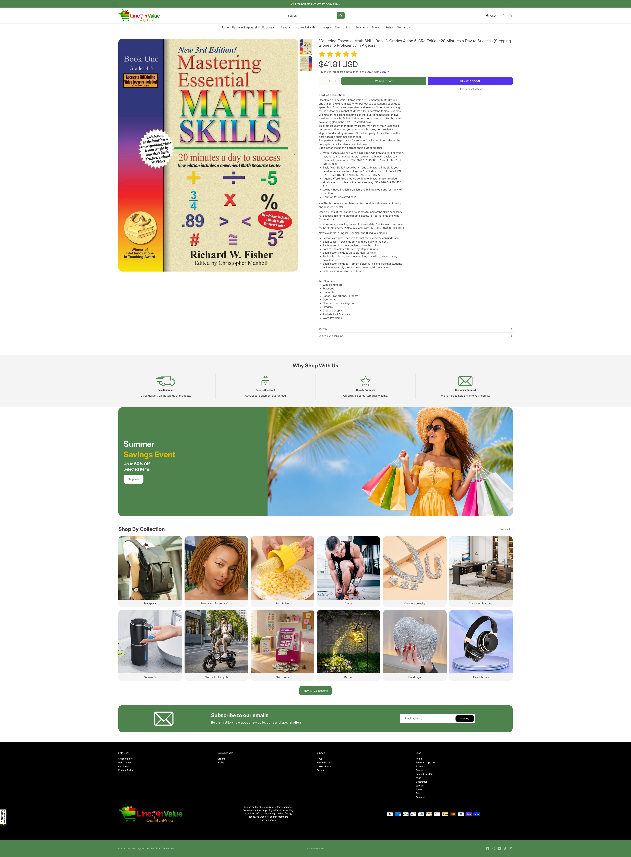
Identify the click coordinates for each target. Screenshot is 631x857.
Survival (420, 785)
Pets (418, 793)
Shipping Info (125, 758)
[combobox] (307, 15)
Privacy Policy (125, 770)
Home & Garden (424, 774)
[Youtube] (499, 848)
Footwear (420, 766)
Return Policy (323, 762)
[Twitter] (511, 848)
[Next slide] (509, 3)
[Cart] (510, 15)
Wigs (418, 777)
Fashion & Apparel (425, 762)
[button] (3, 817)
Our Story (123, 766)
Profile (220, 762)
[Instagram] (493, 848)
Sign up (464, 718)
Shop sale (134, 479)
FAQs (324, 329)
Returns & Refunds (332, 336)
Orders (221, 758)
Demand (420, 797)
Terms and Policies (315, 848)
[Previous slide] (119, 3)
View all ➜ (506, 529)
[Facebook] (488, 848)
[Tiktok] (505, 848)
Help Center (124, 762)
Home (419, 758)
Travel (419, 789)
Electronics (421, 781)
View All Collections (315, 690)
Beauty (419, 770)
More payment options (470, 89)
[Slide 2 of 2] (306, 63)
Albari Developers (165, 848)
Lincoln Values (132, 848)
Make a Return (324, 766)
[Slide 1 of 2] (306, 47)
